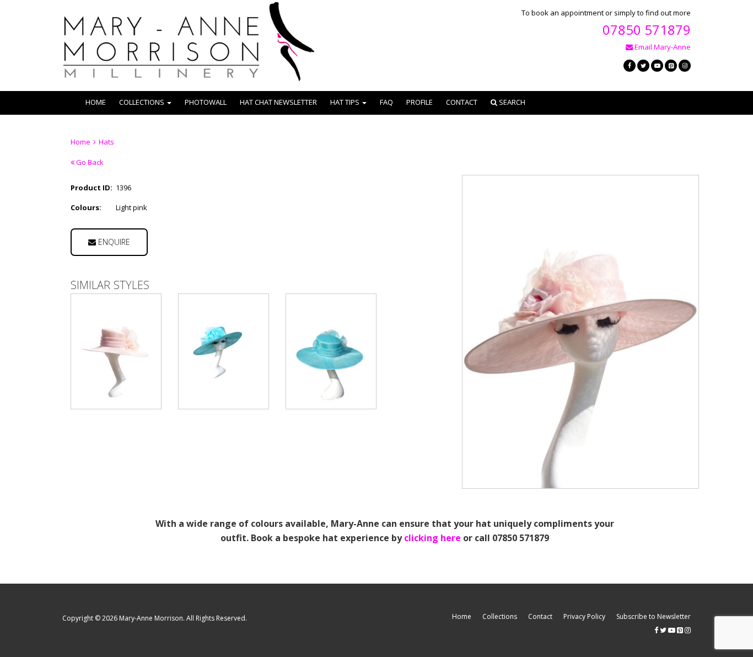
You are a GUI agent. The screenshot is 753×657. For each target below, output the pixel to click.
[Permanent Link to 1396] (116, 351)
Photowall (206, 102)
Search (511, 102)
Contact (461, 102)
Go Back (89, 162)
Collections (499, 616)
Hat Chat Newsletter (278, 102)
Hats (106, 142)
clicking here (432, 538)
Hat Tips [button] (344, 102)
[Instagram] (685, 66)
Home (95, 102)
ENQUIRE (113, 242)
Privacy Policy (584, 616)
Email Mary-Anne (662, 47)
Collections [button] (141, 102)
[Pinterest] (671, 66)
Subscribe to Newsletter (653, 616)
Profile (419, 102)
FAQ (386, 102)
